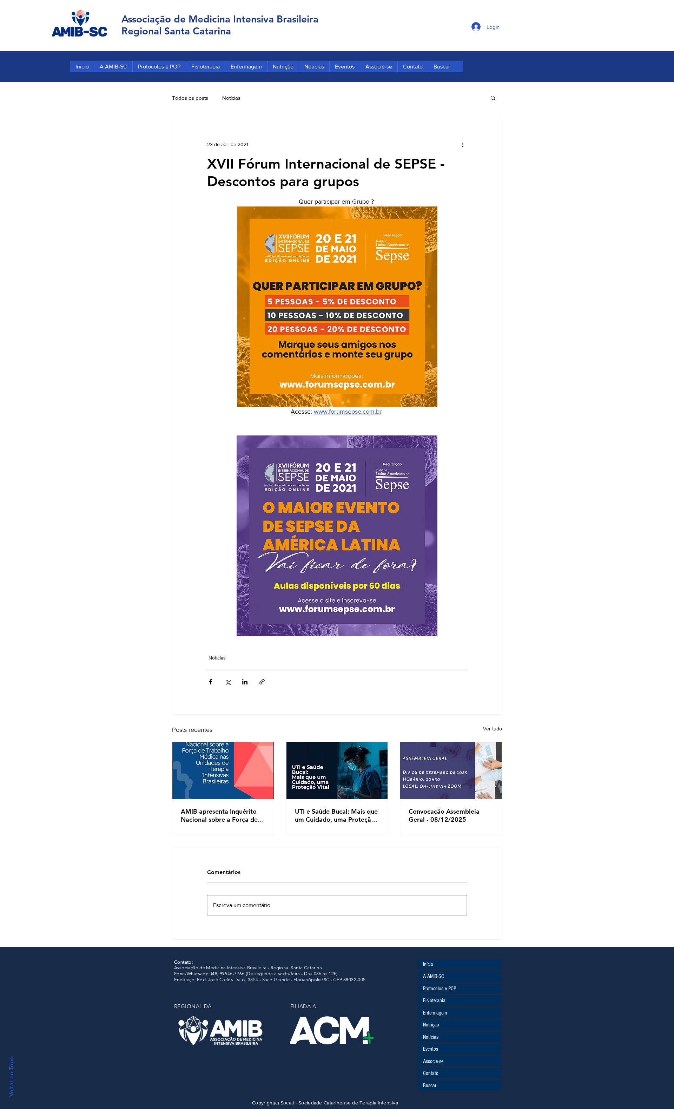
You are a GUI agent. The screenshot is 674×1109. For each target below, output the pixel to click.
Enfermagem (435, 1013)
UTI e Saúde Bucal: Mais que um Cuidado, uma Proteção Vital (336, 815)
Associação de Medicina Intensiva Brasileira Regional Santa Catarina (219, 25)
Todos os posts (190, 98)
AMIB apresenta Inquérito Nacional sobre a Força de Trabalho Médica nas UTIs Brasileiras (219, 815)
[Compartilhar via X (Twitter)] (227, 681)
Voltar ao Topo (11, 1076)
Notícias (231, 98)
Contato (430, 1073)
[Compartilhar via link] (262, 681)
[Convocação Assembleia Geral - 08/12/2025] (451, 770)
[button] (493, 97)
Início (428, 964)
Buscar (429, 1085)
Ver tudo (492, 728)
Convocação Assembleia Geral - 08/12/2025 (444, 815)
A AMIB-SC (433, 976)
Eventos (430, 1049)
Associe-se (433, 1061)
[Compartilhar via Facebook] (210, 681)
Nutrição (431, 1025)
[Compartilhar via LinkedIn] (245, 681)
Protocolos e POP (439, 988)
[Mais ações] (462, 144)
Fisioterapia (434, 1000)
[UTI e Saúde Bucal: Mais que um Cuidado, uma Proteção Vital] (337, 770)
